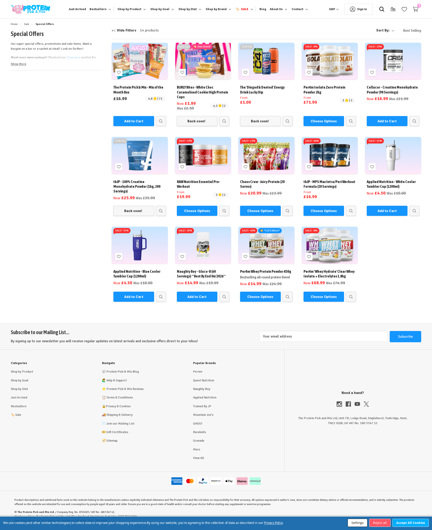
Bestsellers (19, 406)
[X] (366, 404)
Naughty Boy (201, 389)
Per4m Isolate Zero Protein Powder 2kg (324, 89)
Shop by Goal (19, 380)
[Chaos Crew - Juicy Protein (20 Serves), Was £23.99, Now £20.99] (266, 155)
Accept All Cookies (410, 523)
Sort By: (383, 30)
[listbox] (408, 31)
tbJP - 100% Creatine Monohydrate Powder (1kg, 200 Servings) (136, 186)
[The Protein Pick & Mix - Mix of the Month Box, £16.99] (140, 61)
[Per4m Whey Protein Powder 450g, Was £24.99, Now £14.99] (266, 245)
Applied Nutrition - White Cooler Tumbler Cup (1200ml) (391, 184)
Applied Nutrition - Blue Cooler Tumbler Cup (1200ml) (136, 273)
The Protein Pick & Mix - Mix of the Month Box (138, 89)
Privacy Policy (273, 523)
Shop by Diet (19, 389)
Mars (196, 449)
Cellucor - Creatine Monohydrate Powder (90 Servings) (392, 89)
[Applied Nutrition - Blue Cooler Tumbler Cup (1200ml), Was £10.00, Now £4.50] (140, 245)
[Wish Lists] (404, 9)
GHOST (197, 423)
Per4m (197, 371)
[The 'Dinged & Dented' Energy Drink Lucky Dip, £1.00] (266, 61)
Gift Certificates (117, 432)
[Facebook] (350, 404)
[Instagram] (341, 404)
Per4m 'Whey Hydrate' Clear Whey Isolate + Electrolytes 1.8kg (329, 273)
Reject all (380, 523)
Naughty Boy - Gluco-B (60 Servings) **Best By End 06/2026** (201, 273)
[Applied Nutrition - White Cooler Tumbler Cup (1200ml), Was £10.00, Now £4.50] (393, 155)
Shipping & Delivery (119, 415)
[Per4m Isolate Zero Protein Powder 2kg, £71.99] (330, 61)
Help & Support (116, 380)
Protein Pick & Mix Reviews (125, 389)
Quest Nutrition (203, 380)
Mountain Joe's (203, 415)
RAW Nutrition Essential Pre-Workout (198, 184)
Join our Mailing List (120, 423)
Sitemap (111, 441)
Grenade (198, 441)
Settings (357, 523)
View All (198, 458)
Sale (16, 415)
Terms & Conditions (119, 397)
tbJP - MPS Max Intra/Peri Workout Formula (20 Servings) (329, 184)
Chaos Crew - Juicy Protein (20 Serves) (262, 184)
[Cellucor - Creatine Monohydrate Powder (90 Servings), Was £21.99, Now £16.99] (393, 61)
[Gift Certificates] (393, 9)
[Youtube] (359, 404)
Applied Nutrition (204, 397)
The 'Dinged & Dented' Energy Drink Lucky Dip (262, 89)
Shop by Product (22, 371)
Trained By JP (202, 406)
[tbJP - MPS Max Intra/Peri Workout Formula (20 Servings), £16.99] (330, 155)
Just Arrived (19, 397)
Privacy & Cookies (118, 406)
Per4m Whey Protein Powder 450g (265, 271)
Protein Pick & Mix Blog (122, 371)
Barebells (199, 432)
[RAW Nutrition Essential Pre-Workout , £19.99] (203, 155)
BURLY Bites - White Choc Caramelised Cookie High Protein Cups (202, 92)
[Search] (381, 9)
